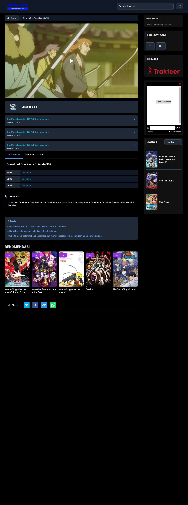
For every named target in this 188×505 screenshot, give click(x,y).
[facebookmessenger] (44, 305)
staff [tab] (42, 154)
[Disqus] (71, 354)
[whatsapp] (53, 305)
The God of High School (124, 289)
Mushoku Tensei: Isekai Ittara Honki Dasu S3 (168, 159)
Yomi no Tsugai (166, 181)
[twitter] (27, 305)
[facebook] (35, 305)
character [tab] (30, 154)
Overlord (90, 289)
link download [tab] (13, 154)
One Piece (164, 202)
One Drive (26, 172)
